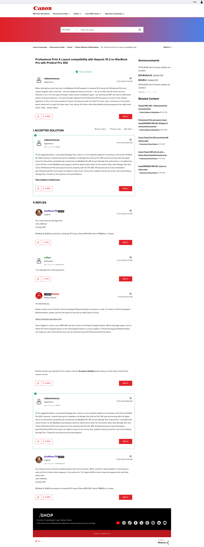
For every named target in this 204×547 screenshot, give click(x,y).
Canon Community (42, 8)
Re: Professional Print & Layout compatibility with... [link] (119, 47)
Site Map (63, 520)
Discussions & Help (60, 14)
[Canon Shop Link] (45, 515)
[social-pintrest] (153, 523)
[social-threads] (147, 523)
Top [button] (39, 541)
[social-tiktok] (130, 523)
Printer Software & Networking (86, 47)
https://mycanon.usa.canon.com (48, 319)
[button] (38, 116)
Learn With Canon (92, 14)
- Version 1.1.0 (150, 75)
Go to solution (85, 71)
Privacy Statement (50, 520)
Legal (57, 520)
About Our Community (113, 14)
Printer (69, 47)
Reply (126, 116)
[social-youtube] (118, 523)
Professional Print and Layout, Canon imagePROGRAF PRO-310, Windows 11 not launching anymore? (153, 123)
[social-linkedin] (159, 523)
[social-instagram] (124, 523)
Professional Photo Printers (148, 144)
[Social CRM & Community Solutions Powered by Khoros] (163, 542)
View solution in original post (47, 179)
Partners (69, 520)
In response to (53, 147)
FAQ (194, 2)
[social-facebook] (136, 523)
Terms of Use (40, 520)
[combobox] (111, 30)
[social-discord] (165, 523)
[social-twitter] (141, 523)
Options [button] (167, 47)
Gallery (76, 14)
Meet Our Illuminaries (41, 14)
